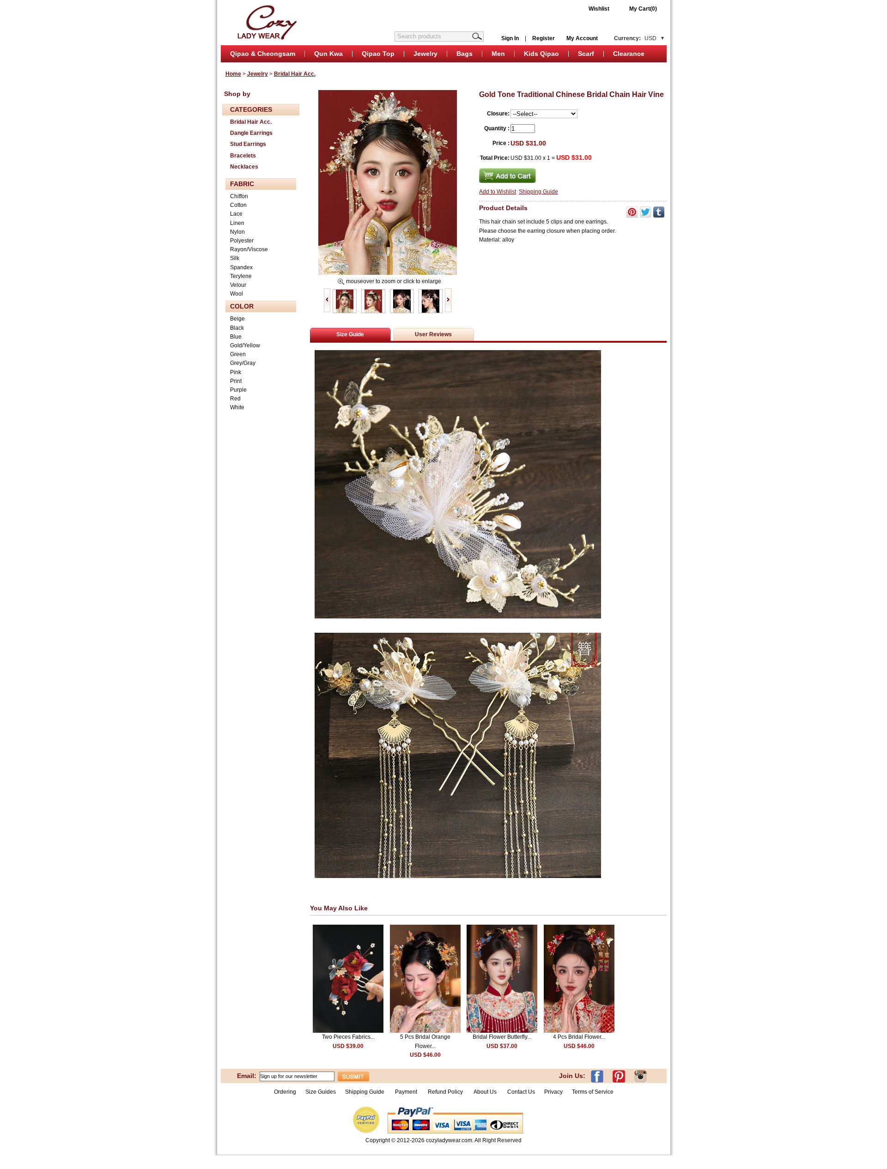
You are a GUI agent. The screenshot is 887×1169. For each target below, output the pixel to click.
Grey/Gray (242, 363)
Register (543, 38)
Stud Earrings (248, 144)
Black (237, 328)
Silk (234, 258)
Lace (236, 214)
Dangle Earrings (251, 133)
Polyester (242, 240)
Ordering (285, 1092)
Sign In (510, 38)
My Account (582, 38)
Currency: (635, 38)
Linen (237, 223)
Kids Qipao (541, 53)
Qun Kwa (328, 53)
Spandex (241, 267)
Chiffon (239, 196)
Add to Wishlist (497, 191)
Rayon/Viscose (249, 249)
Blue (236, 336)
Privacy (553, 1092)
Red (235, 398)
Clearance (628, 53)
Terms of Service (593, 1092)
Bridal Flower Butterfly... (502, 1037)
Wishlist (599, 9)
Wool (236, 294)
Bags (464, 53)
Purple (238, 390)
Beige (237, 318)
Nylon (237, 232)
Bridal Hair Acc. (295, 74)
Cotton (238, 205)
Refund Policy (445, 1092)
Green (238, 354)
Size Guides (320, 1092)
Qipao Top (378, 53)
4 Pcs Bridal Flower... (579, 1037)
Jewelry (425, 53)
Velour (238, 285)
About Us (486, 1092)
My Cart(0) (643, 9)
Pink (235, 372)
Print (236, 381)
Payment (406, 1092)
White (237, 407)
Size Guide (350, 334)
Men (498, 53)
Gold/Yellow (245, 345)
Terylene (241, 276)
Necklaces (244, 167)
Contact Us (521, 1092)
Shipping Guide (538, 191)
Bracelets (243, 155)
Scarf (586, 53)
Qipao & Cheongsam (262, 53)
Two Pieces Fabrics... (348, 1037)
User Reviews (433, 334)
